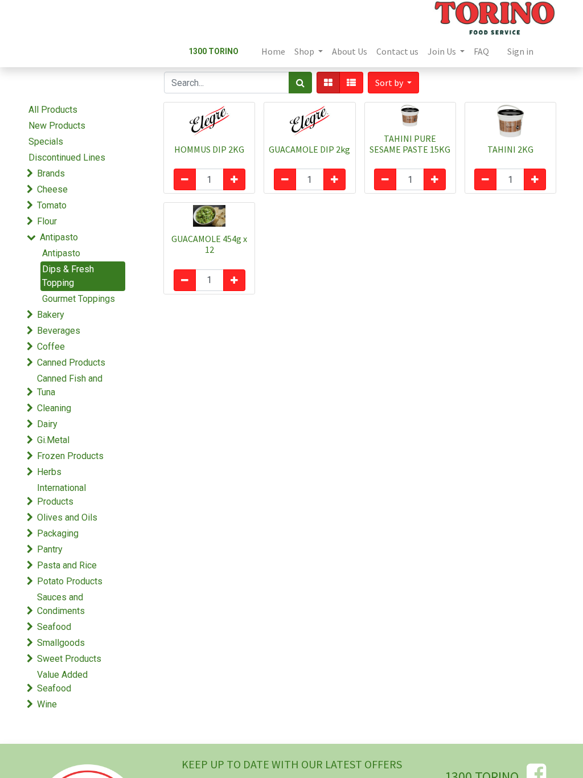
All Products (52, 109)
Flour (47, 221)
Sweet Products (69, 658)
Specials (45, 141)
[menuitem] (273, 51)
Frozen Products (70, 456)
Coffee (51, 346)
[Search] (300, 82)
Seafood (54, 626)
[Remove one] (185, 179)
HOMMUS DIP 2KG (209, 149)
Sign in (520, 51)
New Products (56, 125)
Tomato (52, 205)
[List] (351, 82)
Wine (47, 704)
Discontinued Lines (66, 157)
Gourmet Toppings (78, 298)
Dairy (47, 424)
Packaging (58, 533)
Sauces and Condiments (61, 604)
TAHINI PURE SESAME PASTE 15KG (409, 144)
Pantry (50, 549)
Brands (51, 173)
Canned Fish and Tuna (69, 385)
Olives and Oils (67, 517)
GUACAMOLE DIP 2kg (309, 149)
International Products (61, 494)
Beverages (58, 330)
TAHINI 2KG (510, 149)
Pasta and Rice (67, 565)
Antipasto (59, 237)
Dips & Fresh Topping (68, 276)
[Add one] (234, 179)
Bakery (50, 314)
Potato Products (69, 581)
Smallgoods (61, 642)
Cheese (52, 189)
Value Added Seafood (62, 681)
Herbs (49, 471)
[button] (393, 82)
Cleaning (54, 408)
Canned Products (71, 362)
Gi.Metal (53, 440)
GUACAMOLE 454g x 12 (209, 244)
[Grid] (328, 82)
